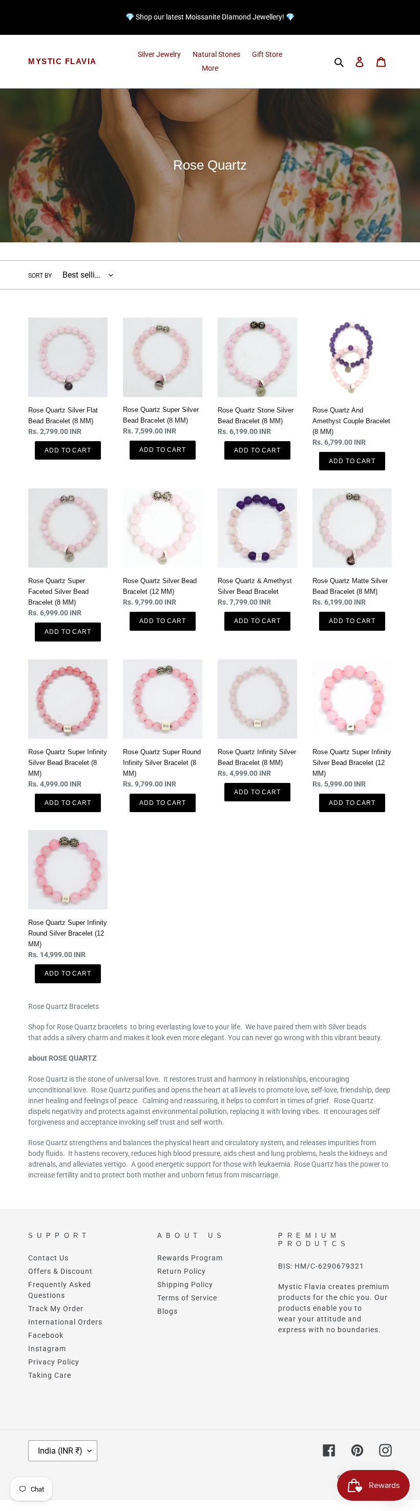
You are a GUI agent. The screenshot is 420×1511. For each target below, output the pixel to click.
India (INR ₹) (60, 1451)
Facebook (46, 1335)
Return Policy (181, 1271)
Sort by (40, 275)
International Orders (65, 1322)
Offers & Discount (60, 1271)
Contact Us (48, 1258)
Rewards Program (190, 1258)
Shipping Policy (185, 1284)
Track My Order (55, 1309)
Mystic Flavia (62, 61)
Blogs (167, 1311)
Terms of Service (187, 1298)
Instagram (47, 1348)
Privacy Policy (53, 1362)
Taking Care (49, 1375)
